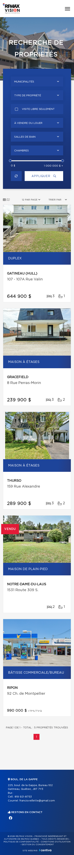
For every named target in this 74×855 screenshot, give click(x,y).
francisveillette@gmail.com (37, 800)
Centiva (45, 850)
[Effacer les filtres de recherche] (16, 176)
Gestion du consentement (38, 845)
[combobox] (37, 81)
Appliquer (41, 176)
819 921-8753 (23, 797)
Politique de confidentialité (21, 842)
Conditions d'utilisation (55, 842)
